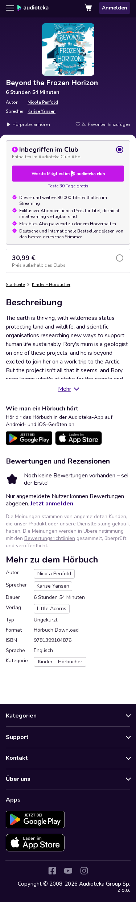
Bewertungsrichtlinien (49, 538)
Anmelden (114, 7)
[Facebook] (52, 870)
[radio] (68, 152)
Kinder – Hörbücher (51, 284)
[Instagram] (84, 870)
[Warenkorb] (89, 8)
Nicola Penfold (43, 102)
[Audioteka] (33, 8)
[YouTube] (68, 870)
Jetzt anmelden (51, 504)
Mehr (64, 389)
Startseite (15, 284)
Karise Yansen (41, 111)
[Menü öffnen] (10, 8)
